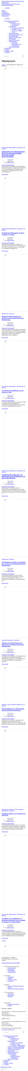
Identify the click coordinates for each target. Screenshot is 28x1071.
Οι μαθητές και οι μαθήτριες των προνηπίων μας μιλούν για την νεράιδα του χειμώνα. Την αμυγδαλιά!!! (13, 920)
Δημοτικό (4, 640)
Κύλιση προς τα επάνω (6, 1067)
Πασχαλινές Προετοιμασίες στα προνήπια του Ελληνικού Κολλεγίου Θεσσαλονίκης (13, 318)
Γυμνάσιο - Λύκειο (6, 704)
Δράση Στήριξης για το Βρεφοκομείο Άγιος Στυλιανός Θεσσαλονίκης (13, 709)
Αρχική (3, 64)
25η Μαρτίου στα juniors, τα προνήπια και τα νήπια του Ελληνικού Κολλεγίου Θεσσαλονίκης (14, 563)
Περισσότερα (5, 174)
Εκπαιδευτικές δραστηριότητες (9, 147)
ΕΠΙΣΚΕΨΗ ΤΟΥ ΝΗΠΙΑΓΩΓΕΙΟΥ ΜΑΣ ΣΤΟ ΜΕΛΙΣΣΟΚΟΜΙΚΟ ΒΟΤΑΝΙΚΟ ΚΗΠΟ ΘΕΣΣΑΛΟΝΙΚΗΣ (13, 154)
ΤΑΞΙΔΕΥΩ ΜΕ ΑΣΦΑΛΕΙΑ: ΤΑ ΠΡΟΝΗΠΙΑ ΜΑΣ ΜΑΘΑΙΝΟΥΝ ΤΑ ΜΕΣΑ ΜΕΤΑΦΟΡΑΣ (13, 476)
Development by (5, 1029)
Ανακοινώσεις (5, 809)
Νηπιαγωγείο (20, 147)
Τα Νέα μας (11, 313)
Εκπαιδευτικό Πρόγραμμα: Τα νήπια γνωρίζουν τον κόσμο (13, 233)
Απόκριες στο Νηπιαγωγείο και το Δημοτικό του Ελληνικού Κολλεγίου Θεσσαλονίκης (13, 644)
